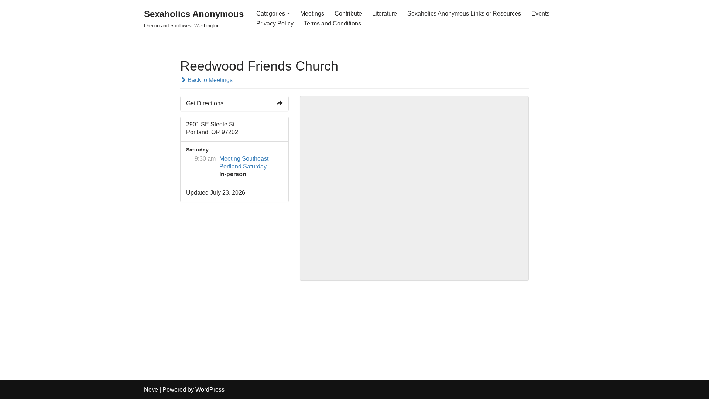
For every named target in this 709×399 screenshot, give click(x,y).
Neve (151, 389)
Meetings (312, 13)
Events (540, 13)
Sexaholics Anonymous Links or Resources (464, 13)
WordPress (210, 389)
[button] (288, 13)
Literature (384, 13)
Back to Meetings (209, 80)
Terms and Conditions (332, 23)
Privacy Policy (275, 23)
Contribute (348, 13)
